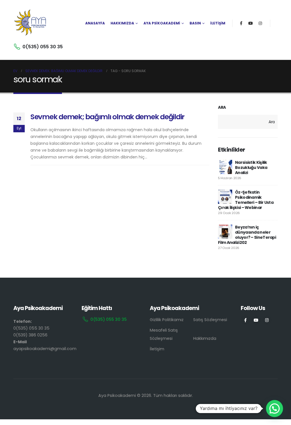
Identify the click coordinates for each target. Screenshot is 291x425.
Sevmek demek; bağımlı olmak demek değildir (107, 117)
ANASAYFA (95, 23)
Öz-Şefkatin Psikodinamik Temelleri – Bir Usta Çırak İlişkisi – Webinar (245, 199)
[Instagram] (260, 23)
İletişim (157, 349)
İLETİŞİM (217, 23)
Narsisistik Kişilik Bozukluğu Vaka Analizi (251, 167)
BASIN (195, 23)
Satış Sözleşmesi (210, 320)
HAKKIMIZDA (122, 23)
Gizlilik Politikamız (167, 320)
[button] (274, 408)
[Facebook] (241, 23)
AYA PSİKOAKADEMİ (162, 23)
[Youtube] (251, 23)
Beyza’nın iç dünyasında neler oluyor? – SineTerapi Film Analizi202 (247, 234)
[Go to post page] (225, 167)
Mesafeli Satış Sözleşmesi (164, 334)
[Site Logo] (30, 23)
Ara (222, 107)
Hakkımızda (204, 338)
